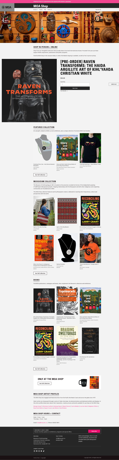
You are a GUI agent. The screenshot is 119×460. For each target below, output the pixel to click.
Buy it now (75, 88)
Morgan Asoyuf (37, 406)
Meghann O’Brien (93, 406)
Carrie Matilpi (75, 406)
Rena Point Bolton (38, 408)
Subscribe (94, 431)
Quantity (62, 81)
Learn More (68, 1)
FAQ (45, 9)
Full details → (64, 91)
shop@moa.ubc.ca (42, 422)
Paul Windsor (63, 408)
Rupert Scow (47, 408)
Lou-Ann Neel (83, 406)
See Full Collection (41, 175)
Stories (40, 9)
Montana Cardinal (47, 406)
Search (49, 9)
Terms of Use (36, 457)
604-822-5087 (59, 440)
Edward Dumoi (66, 406)
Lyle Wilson (55, 408)
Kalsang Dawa (57, 406)
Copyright (43, 457)
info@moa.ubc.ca (60, 438)
